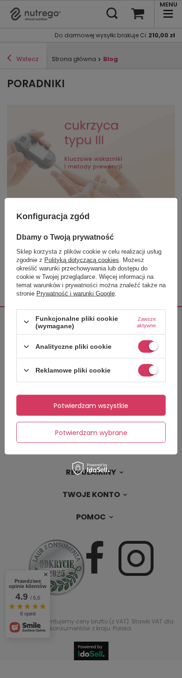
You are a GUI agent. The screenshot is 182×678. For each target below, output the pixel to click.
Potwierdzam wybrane (91, 432)
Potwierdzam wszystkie (91, 405)
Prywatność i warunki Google (75, 293)
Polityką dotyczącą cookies (81, 259)
